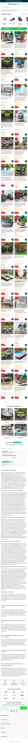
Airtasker (3, 659)
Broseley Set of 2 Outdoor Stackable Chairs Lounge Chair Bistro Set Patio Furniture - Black (20, 285)
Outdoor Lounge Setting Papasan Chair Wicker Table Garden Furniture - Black (6, 363)
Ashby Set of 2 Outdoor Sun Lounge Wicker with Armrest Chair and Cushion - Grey (7, 284)
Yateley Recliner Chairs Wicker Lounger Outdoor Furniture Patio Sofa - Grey (7, 205)
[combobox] (14, 7)
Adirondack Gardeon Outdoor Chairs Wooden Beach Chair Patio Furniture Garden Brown (21, 46)
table (16, 626)
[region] (14, 1)
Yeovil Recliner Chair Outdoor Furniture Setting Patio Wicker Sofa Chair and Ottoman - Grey (21, 231)
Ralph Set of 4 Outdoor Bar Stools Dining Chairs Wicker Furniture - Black (20, 205)
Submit (23, 708)
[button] (2, 4)
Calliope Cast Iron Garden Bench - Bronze (6, 98)
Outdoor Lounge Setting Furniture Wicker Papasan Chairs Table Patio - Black (6, 152)
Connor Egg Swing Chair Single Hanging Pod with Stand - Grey (19, 337)
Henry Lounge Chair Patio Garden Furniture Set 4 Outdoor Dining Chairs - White (21, 311)
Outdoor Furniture (7, 10)
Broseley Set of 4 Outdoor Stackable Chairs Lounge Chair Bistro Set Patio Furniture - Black (20, 152)
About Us (3, 728)
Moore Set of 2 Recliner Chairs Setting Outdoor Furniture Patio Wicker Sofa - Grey (7, 46)
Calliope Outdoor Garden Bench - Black (6, 310)
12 (19, 401)
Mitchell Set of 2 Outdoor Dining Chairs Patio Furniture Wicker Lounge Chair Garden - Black (7, 125)
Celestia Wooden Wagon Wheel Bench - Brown (19, 256)
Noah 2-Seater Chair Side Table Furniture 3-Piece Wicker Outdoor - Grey (7, 337)
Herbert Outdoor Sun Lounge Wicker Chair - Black (20, 362)
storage (8, 628)
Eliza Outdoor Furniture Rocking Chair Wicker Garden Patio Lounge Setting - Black (20, 179)
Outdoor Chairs (13, 10)
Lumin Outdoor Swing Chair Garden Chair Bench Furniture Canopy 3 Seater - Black (7, 388)
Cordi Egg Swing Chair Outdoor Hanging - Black (19, 124)
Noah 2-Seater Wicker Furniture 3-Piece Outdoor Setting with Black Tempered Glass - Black (7, 72)
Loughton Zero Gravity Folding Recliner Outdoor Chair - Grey (21, 71)
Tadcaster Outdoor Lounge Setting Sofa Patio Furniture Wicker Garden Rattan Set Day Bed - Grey (7, 231)
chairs (16, 612)
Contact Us (9, 674)
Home (2, 10)
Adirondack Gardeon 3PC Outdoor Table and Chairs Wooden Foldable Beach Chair (7, 179)
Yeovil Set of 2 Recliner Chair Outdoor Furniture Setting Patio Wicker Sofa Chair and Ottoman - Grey (20, 388)
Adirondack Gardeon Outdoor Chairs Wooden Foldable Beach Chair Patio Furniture (21, 99)
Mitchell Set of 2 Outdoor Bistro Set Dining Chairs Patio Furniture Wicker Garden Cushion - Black (7, 257)
